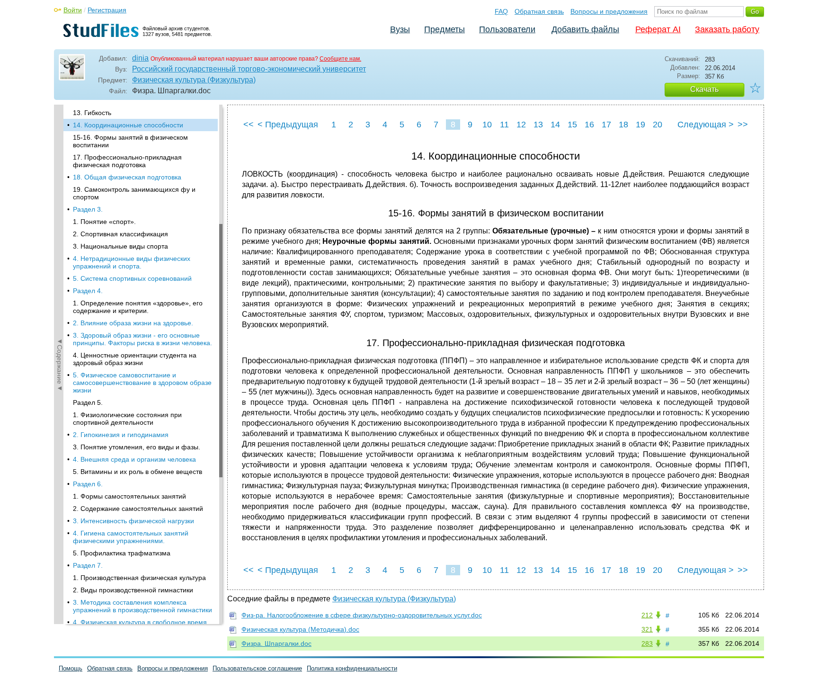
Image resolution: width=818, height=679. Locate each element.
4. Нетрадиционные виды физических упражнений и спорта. (131, 262)
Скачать (704, 89)
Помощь (70, 668)
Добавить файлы (585, 29)
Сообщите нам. (340, 59)
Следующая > (705, 124)
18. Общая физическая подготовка (127, 177)
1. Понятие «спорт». (104, 221)
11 (504, 124)
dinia (140, 58)
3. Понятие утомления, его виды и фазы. (136, 447)
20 (657, 124)
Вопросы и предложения (609, 11)
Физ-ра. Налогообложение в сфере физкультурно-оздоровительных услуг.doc (361, 615)
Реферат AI (658, 29)
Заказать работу (727, 29)
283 (647, 643)
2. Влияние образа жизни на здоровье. (133, 323)
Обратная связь (539, 11)
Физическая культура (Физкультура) (194, 80)
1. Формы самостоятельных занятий (129, 496)
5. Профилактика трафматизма (121, 553)
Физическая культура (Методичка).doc (300, 629)
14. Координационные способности (128, 125)
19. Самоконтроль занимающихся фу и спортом (134, 193)
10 (487, 124)
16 (589, 124)
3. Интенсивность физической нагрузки (133, 521)
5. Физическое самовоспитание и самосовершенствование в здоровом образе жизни (142, 382)
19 (640, 124)
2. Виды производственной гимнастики (133, 590)
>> (743, 124)
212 (647, 615)
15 (572, 124)
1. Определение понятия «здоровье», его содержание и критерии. (138, 306)
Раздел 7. (88, 565)
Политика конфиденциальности (352, 668)
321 (647, 629)
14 (555, 124)
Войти (72, 10)
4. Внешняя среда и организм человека (134, 459)
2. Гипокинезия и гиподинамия (121, 434)
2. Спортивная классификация (120, 234)
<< (248, 124)
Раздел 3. (88, 209)
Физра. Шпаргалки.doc (276, 643)
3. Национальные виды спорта (120, 246)
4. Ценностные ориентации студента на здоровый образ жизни (134, 358)
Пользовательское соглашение (257, 668)
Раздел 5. (88, 402)
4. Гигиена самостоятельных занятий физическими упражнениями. (130, 537)
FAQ (501, 11)
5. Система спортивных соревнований (132, 278)
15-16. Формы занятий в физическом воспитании (130, 141)
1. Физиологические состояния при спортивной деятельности (127, 418)
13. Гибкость (92, 112)
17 (606, 124)
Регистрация (107, 10)
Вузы (400, 29)
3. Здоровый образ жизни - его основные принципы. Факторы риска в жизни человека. (142, 339)
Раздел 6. (88, 484)
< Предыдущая (288, 124)
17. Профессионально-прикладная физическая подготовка (127, 161)
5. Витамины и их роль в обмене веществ (137, 471)
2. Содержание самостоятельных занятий (138, 508)
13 (538, 124)
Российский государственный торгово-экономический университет (249, 69)
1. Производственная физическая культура (139, 577)
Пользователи (507, 29)
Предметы (444, 29)
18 (623, 124)
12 (521, 124)
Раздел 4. (88, 291)
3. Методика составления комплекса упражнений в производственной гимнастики (142, 606)
